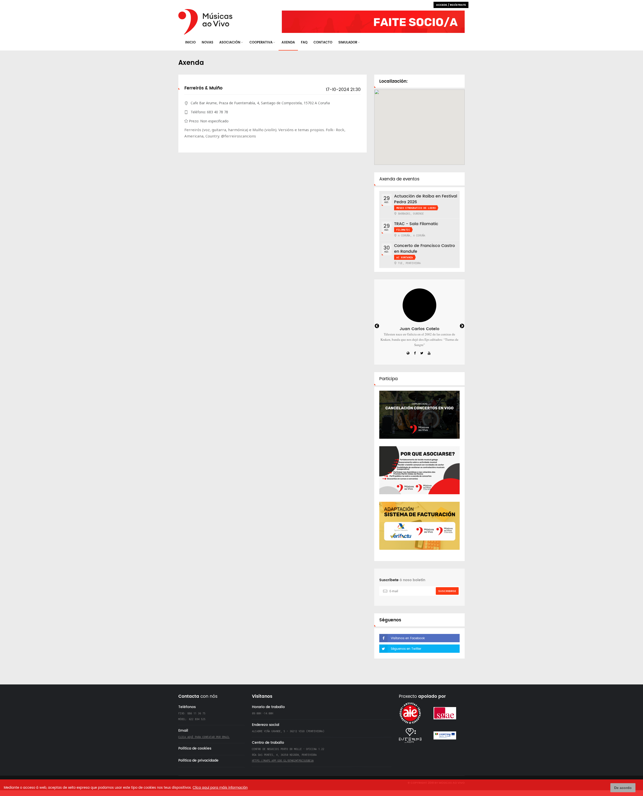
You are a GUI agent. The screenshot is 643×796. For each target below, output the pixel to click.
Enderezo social (265, 725)
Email (183, 730)
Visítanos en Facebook (408, 638)
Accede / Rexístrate (451, 5)
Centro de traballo (268, 742)
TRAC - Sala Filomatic (416, 224)
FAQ (304, 42)
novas (207, 42)
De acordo (623, 788)
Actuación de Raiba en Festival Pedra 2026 (425, 199)
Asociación (229, 42)
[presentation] (381, 326)
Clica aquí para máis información (220, 787)
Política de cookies (194, 748)
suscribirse (447, 591)
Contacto (322, 42)
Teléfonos (187, 707)
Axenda (288, 42)
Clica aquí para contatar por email (204, 736)
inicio (190, 42)
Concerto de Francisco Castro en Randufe (424, 248)
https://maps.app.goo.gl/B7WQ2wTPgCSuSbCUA (283, 760)
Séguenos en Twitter (406, 648)
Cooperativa (261, 42)
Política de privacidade (198, 760)
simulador (347, 42)
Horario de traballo (268, 707)
